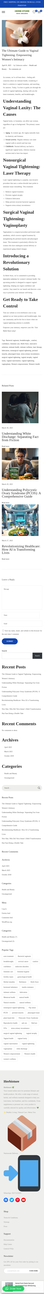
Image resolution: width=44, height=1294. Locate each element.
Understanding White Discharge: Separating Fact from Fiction (20, 437)
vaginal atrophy (26, 357)
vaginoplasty (6, 364)
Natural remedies (9, 1002)
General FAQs (8, 1249)
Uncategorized (9, 778)
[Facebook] (6, 1200)
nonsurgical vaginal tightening (20, 350)
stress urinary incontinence (30, 354)
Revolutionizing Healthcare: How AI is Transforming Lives (21, 549)
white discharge (21, 1049)
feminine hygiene (23, 972)
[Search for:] (22, 788)
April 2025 (8, 747)
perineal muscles (17, 1013)
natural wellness (25, 1002)
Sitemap (6, 1222)
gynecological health (24, 977)
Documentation (9, 1240)
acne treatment (9, 956)
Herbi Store (7, 331)
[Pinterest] (17, 1200)
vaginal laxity (22, 1038)
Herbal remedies (9, 982)
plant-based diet (9, 1018)
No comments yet (15, 69)
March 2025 (8, 752)
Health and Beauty (10, 773)
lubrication (5, 350)
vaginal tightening (28, 361)
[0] (34, 12)
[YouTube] (23, 1200)
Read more (5, 446)
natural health (24, 997)
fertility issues (8, 977)
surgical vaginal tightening (11, 357)
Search (4, 651)
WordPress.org (7, 922)
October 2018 (9, 756)
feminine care (15, 344)
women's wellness (10, 1059)
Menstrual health (9, 997)
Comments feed (7, 918)
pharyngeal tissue (14, 354)
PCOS (6, 1013)
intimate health (14, 347)
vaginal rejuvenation (14, 361)
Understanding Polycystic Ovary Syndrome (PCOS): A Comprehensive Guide (21, 493)
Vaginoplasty (15, 225)
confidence (5, 344)
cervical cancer (23, 961)
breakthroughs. (25, 340)
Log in (4, 909)
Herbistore (22, 982)
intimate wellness (26, 347)
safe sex (24, 1023)
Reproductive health (10, 1023)
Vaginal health (8, 1038)
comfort (34, 340)
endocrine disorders (22, 967)
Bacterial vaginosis (12, 340)
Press (5, 1226)
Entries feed (6, 913)
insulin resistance (28, 987)
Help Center (8, 1244)
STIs (5, 1028)
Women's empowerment (19, 364)
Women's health (34, 364)
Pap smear (32, 1008)
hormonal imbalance (11, 987)
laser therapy (37, 347)
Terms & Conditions (11, 1218)
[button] (13, 1288)
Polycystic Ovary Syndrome (28, 1018)
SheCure (34, 1023)
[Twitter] (12, 1200)
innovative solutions (10, 279)
